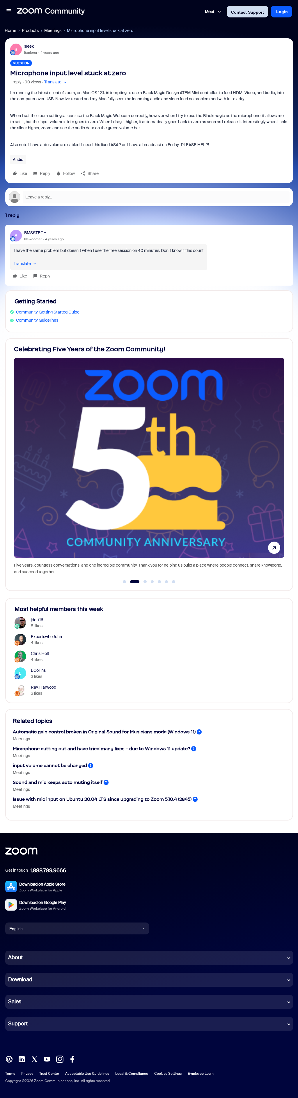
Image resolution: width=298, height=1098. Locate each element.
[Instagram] (59, 1058)
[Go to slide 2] (131, 581)
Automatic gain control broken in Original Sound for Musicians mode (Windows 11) (104, 732)
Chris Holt (40, 653)
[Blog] (9, 1058)
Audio (18, 159)
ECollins (38, 670)
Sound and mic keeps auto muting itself (57, 782)
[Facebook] (72, 1058)
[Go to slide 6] (166, 581)
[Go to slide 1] (124, 581)
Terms (10, 1073)
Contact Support (247, 12)
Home (10, 30)
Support (18, 1023)
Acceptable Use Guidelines (87, 1073)
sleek (29, 46)
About (15, 957)
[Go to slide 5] (159, 581)
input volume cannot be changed (50, 765)
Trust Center (49, 1073)
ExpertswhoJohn (46, 636)
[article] (149, 255)
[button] (8, 11)
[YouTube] (47, 1058)
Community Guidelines (37, 320)
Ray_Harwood (43, 687)
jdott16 (37, 619)
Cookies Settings (168, 1073)
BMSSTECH (35, 232)
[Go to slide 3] (142, 581)
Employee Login (201, 1073)
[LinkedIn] (21, 1058)
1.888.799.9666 (48, 870)
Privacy (27, 1073)
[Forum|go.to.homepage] (51, 11)
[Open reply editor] (149, 197)
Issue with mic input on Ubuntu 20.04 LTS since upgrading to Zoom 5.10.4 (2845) (102, 799)
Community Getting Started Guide (47, 312)
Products (30, 30)
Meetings (52, 30)
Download (20, 979)
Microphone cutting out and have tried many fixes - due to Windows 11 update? (101, 748)
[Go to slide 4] (152, 581)
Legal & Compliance (131, 1073)
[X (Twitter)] (34, 1058)
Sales (14, 1001)
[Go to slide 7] (173, 581)
